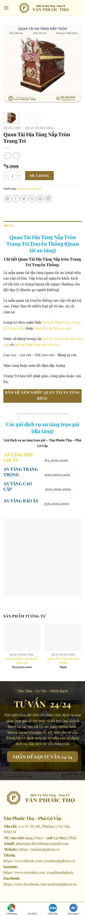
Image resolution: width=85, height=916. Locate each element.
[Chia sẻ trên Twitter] (24, 198)
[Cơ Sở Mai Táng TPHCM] (45, 8)
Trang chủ (12, 128)
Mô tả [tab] (8, 225)
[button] (6, 7)
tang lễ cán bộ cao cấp (53, 328)
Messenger (73, 913)
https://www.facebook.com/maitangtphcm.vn (40, 884)
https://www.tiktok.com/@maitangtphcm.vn (39, 860)
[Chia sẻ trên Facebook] (15, 198)
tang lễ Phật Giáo (56, 322)
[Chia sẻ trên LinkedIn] (48, 198)
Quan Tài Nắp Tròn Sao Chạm (63, 660)
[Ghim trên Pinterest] (40, 198)
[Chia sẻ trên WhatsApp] (7, 198)
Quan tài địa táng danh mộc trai (21, 660)
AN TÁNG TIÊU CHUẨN (18, 457)
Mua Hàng (39, 175)
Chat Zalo (53, 913)
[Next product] (7, 155)
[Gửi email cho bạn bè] (32, 198)
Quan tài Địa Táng (39, 128)
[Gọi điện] (32, 906)
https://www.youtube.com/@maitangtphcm (38, 872)
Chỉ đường (11, 913)
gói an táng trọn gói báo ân (36, 344)
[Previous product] (16, 155)
